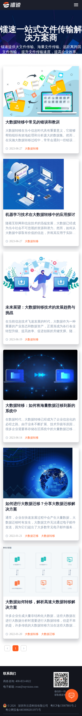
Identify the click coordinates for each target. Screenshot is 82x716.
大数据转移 (31, 148)
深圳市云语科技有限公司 (33, 705)
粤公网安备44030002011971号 (23, 709)
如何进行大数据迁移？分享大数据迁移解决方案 (40, 506)
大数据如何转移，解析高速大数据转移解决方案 (40, 605)
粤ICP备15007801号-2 (63, 705)
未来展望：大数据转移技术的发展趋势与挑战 (40, 310)
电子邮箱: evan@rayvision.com (20, 686)
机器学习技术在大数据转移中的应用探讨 (40, 214)
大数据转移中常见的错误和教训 (32, 122)
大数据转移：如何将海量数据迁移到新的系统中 (40, 408)
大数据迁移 (31, 535)
